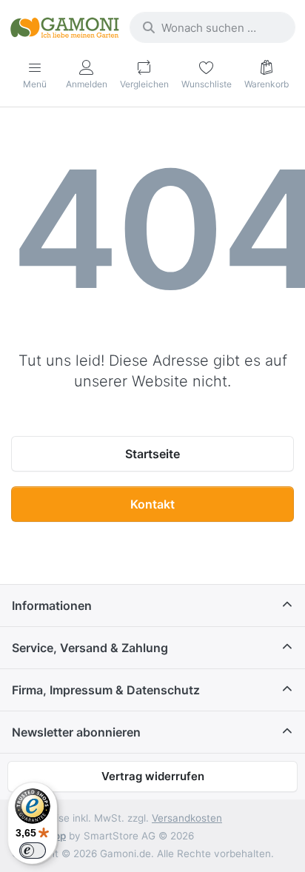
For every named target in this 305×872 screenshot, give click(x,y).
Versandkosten (187, 818)
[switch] (32, 850)
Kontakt (152, 504)
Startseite (152, 453)
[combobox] (212, 27)
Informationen (52, 605)
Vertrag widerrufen (152, 776)
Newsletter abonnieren (76, 732)
